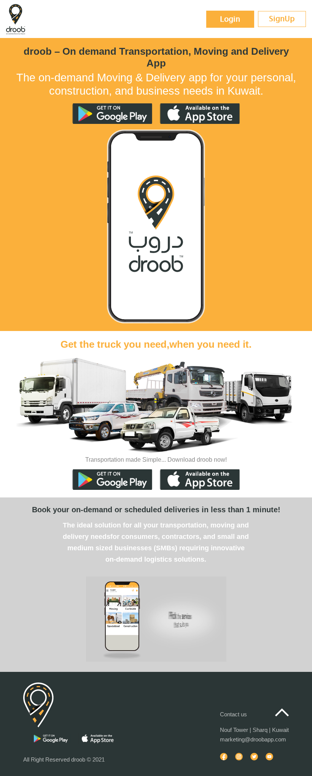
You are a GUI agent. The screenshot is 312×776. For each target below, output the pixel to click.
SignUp (282, 19)
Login (230, 19)
